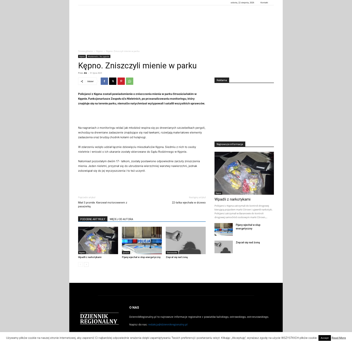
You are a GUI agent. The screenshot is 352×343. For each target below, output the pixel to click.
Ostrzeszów (172, 252)
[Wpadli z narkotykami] (98, 240)
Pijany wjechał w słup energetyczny (141, 257)
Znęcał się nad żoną (177, 257)
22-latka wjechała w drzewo (189, 202)
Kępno (99, 51)
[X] (112, 81)
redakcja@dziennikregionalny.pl (168, 324)
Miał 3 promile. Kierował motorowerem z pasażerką (102, 204)
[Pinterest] (121, 81)
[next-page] (86, 264)
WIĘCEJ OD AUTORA (121, 219)
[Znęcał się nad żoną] (186, 240)
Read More (339, 338)
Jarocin (126, 252)
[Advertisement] (176, 37)
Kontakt (264, 2)
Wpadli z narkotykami (89, 257)
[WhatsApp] (129, 81)
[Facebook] (104, 81)
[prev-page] (80, 264)
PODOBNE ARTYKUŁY (92, 219)
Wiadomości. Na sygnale (98, 56)
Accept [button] (325, 337)
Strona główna (85, 51)
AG (85, 72)
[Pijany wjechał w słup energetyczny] (142, 240)
